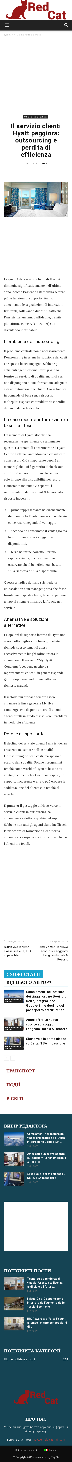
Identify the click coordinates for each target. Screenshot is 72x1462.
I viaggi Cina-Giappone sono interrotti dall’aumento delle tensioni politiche (46, 1302)
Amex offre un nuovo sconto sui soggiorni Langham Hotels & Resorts (53, 953)
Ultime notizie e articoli (29, 34)
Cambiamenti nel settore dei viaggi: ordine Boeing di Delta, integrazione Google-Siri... (46, 1137)
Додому (8, 34)
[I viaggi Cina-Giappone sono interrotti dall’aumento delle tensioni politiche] (14, 1303)
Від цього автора (29, 982)
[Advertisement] (36, 76)
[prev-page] (6, 1058)
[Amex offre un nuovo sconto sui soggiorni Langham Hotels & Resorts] (14, 1024)
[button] (6, 25)
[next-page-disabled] (12, 1058)
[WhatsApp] (45, 172)
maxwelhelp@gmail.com (48, 1439)
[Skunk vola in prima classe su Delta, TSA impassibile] (14, 1043)
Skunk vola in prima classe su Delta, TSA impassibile (17, 951)
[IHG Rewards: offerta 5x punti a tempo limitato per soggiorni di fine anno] (14, 1323)
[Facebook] (17, 172)
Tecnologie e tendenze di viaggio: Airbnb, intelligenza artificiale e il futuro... (45, 1282)
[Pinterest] (36, 172)
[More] (54, 172)
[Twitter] (27, 172)
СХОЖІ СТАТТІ (23, 974)
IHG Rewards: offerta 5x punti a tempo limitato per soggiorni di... (47, 1322)
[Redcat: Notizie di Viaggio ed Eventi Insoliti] (36, 10)
